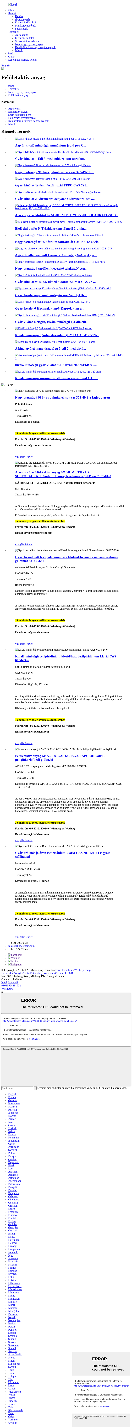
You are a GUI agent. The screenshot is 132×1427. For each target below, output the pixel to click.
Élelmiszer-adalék (24, 37)
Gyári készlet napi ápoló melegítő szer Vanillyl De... (51, 295)
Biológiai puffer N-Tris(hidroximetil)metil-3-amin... (51, 228)
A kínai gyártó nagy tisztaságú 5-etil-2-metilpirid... (50, 348)
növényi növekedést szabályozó (29, 973)
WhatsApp (7, 988)
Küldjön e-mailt (9, 982)
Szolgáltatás (21, 28)
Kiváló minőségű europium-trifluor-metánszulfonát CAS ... (56, 378)
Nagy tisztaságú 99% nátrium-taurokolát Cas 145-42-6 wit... (57, 242)
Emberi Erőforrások (26, 22)
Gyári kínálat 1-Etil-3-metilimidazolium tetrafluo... (50, 158)
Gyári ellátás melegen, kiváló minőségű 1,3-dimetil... (51, 322)
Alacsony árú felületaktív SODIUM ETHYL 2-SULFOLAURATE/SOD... (66, 215)
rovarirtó (52, 973)
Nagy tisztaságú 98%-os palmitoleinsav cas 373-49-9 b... (54, 172)
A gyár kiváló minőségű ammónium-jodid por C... (50, 145)
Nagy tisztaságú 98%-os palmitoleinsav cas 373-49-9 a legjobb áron (62, 397)
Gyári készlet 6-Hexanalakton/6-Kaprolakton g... (49, 308)
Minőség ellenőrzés (25, 25)
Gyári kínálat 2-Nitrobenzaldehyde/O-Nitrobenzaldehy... (55, 199)
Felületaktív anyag (18, 95)
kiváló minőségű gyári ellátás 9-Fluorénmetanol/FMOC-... (56, 365)
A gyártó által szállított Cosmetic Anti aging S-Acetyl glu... (56, 255)
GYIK (11, 56)
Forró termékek (63, 970)
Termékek (13, 31)
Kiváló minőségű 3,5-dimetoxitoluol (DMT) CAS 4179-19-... (57, 335)
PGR (70, 973)
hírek (11, 53)
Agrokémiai (21, 34)
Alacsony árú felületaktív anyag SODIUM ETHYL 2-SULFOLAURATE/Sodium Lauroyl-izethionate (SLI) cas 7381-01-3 (63, 474)
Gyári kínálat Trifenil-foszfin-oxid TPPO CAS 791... (52, 185)
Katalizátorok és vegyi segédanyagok (35, 47)
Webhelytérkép (82, 970)
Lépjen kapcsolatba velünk (22, 59)
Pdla (61, 973)
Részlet (28, 456)
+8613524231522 (11, 985)
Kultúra (19, 16)
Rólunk (12, 13)
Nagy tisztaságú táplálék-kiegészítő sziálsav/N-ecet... (51, 268)
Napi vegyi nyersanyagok (29, 44)
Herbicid (6, 973)
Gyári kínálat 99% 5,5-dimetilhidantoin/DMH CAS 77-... (55, 282)
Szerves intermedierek (27, 41)
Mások (19, 50)
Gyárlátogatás (22, 19)
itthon (11, 10)
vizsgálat (20, 456)
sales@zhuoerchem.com (21, 945)
